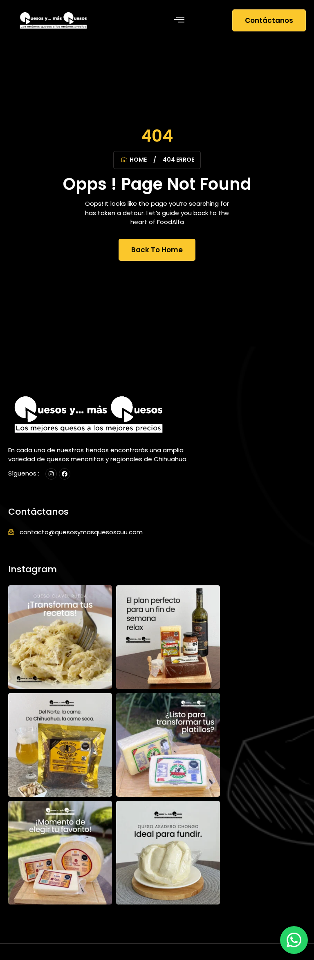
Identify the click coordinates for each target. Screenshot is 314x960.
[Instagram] (51, 474)
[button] (179, 20)
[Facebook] (64, 474)
